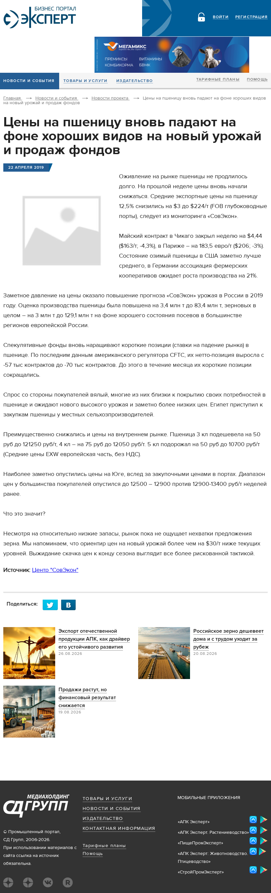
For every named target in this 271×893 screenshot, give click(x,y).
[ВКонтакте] (70, 605)
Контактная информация (119, 828)
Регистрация (251, 17)
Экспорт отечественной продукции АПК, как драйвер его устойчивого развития (94, 639)
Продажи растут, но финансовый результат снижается (87, 697)
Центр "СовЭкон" (55, 570)
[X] (52, 605)
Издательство (134, 81)
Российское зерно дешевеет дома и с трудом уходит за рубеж (228, 639)
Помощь (257, 80)
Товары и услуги (85, 81)
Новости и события (112, 809)
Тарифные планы (218, 80)
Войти (221, 17)
